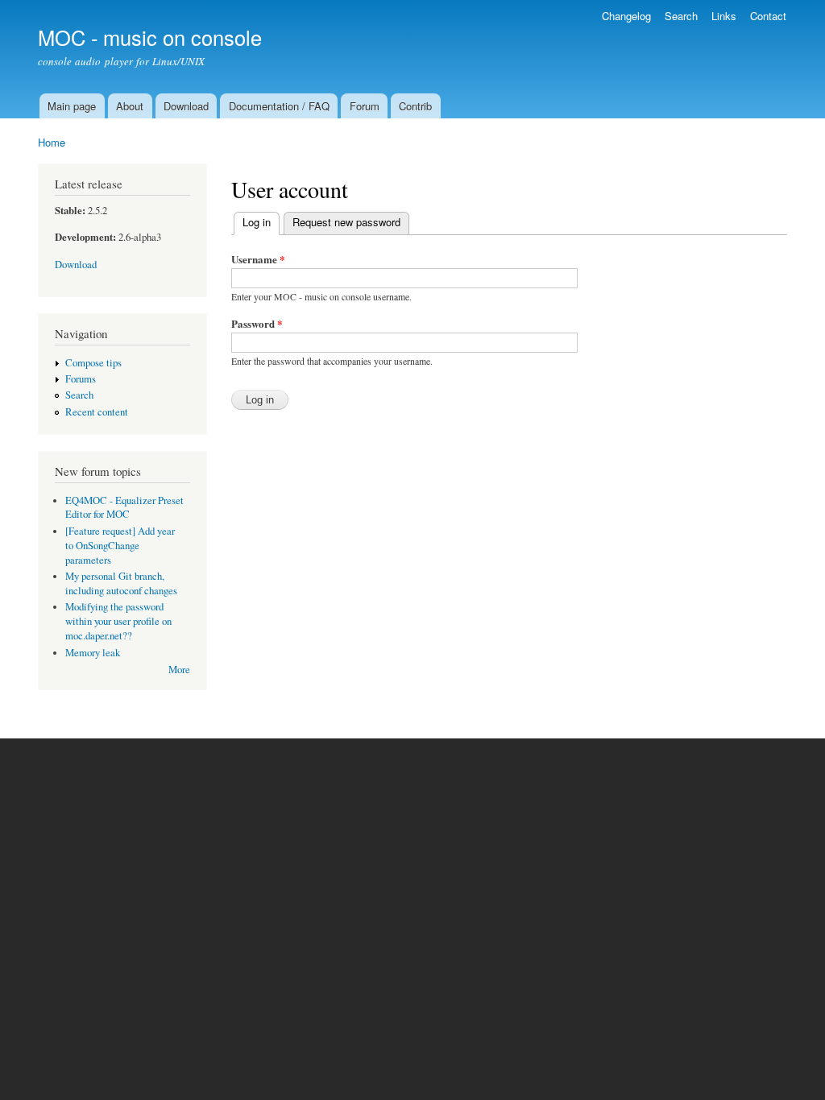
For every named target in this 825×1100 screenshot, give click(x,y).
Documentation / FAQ (279, 106)
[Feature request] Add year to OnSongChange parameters (120, 545)
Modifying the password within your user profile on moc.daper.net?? (118, 621)
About (129, 106)
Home (51, 142)
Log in (261, 222)
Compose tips (93, 363)
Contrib (415, 106)
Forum (364, 106)
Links (723, 15)
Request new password (346, 222)
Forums (80, 379)
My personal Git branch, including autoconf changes (121, 583)
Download (186, 106)
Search (681, 15)
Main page (72, 106)
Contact (768, 15)
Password (257, 323)
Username (258, 259)
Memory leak (92, 653)
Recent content (96, 412)
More (179, 669)
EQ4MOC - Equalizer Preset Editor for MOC (124, 508)
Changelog (626, 15)
